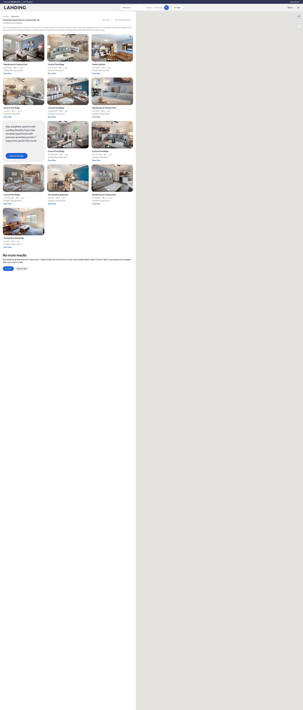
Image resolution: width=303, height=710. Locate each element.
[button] (154, 7)
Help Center (294, 2)
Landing (6, 16)
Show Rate (8, 73)
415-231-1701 (15, 2)
